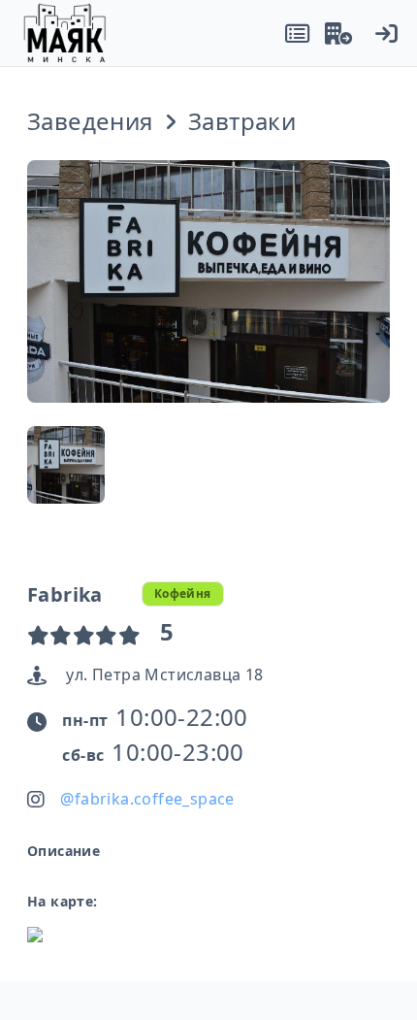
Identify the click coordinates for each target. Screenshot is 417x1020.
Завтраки (242, 121)
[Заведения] (338, 33)
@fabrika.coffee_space (147, 798)
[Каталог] (297, 33)
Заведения (90, 121)
